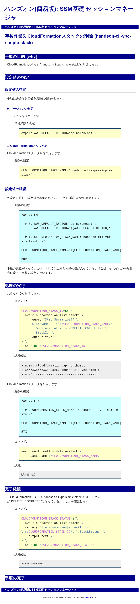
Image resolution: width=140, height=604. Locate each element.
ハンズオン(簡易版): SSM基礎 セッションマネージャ (39, 26)
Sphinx (88, 597)
